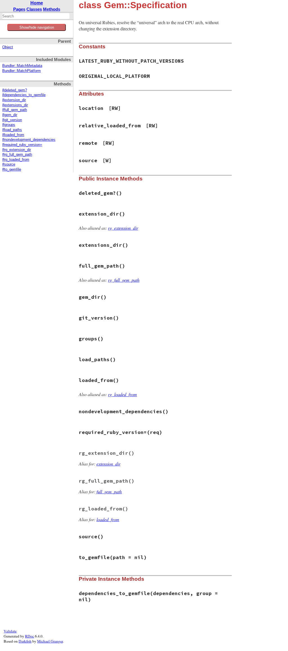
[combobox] (35, 16)
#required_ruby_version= (22, 145)
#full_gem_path (14, 110)
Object (7, 47)
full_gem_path (109, 491)
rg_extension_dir (123, 228)
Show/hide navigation (36, 27)
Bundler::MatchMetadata (22, 66)
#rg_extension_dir (16, 150)
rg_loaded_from (122, 394)
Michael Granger (50, 641)
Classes (34, 9)
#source (8, 164)
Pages (19, 9)
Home (36, 3)
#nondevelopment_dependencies (28, 140)
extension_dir (108, 464)
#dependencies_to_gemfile (24, 95)
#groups (8, 125)
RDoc (29, 636)
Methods (51, 9)
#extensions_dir (15, 105)
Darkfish (25, 641)
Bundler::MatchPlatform (21, 71)
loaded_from (107, 519)
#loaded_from (13, 135)
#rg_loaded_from (15, 160)
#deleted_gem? (14, 90)
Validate (10, 631)
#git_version (12, 120)
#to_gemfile (11, 169)
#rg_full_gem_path (17, 155)
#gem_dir (9, 115)
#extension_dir (14, 100)
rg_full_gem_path (124, 280)
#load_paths (12, 130)
